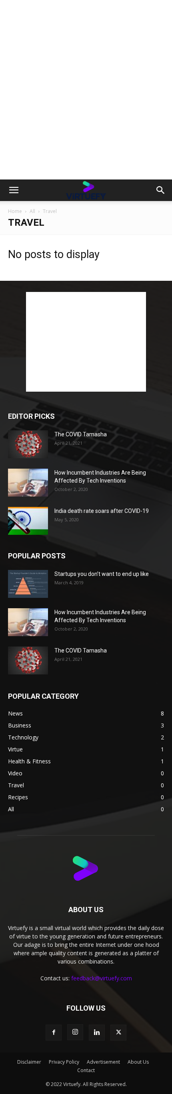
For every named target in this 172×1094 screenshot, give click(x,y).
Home (15, 211)
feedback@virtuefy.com (101, 978)
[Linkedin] (97, 1033)
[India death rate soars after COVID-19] (28, 521)
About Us (138, 1062)
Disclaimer (29, 1062)
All (32, 211)
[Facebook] (54, 1033)
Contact (86, 1070)
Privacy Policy (64, 1062)
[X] (118, 1033)
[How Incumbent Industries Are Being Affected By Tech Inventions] (28, 483)
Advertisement (103, 1062)
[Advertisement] (86, 89)
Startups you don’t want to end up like (101, 574)
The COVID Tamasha (80, 434)
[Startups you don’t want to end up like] (28, 584)
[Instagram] (75, 1032)
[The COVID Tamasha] (28, 444)
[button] (13, 190)
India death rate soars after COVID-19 (101, 511)
